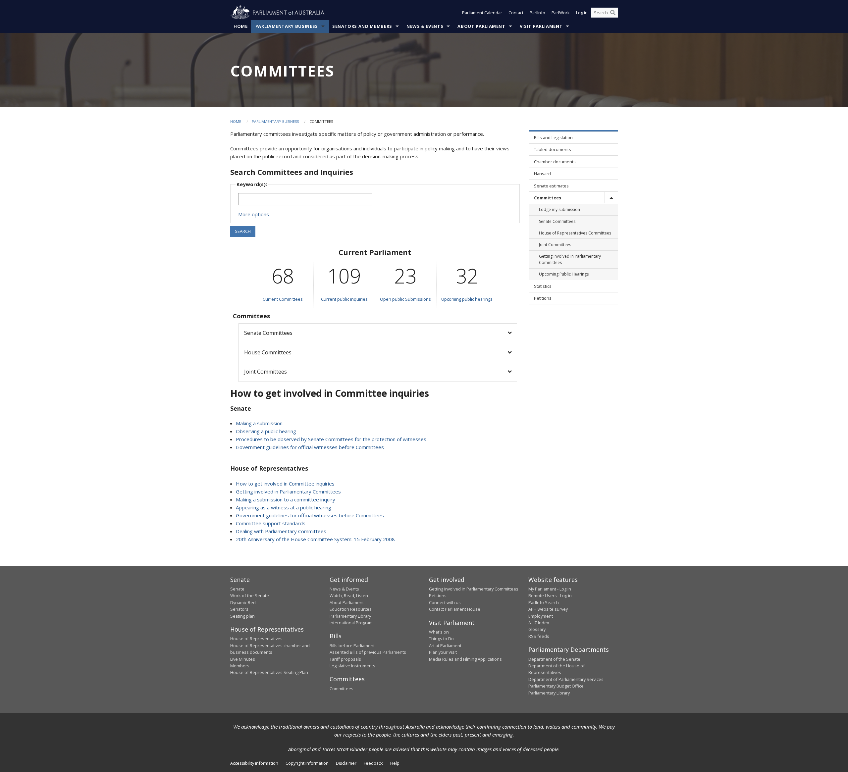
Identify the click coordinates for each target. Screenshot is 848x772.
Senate (237, 589)
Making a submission (259, 423)
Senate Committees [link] (557, 221)
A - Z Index (538, 623)
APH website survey (548, 609)
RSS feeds (538, 636)
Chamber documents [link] (555, 162)
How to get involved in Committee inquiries (285, 483)
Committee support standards (270, 523)
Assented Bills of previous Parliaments (368, 652)
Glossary (537, 629)
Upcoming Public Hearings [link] (564, 274)
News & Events (424, 26)
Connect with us (445, 602)
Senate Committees (268, 332)
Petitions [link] (543, 298)
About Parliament (481, 26)
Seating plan (242, 616)
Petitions (438, 595)
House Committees (268, 352)
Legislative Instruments (352, 666)
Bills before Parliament (352, 645)
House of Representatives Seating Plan (269, 672)
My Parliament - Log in (549, 589)
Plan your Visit (443, 652)
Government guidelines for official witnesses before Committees (310, 447)
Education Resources (351, 609)
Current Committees (283, 299)
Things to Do (441, 639)
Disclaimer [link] (346, 763)
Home (241, 26)
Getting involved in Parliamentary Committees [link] (570, 259)
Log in (582, 13)
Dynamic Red (243, 602)
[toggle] (611, 197)
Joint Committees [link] (555, 244)
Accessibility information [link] (254, 763)
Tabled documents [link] (552, 149)
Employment (540, 616)
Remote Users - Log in (550, 595)
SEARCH (243, 231)
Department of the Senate (554, 659)
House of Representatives (256, 639)
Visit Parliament (541, 26)
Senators (239, 609)
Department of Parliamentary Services (566, 679)
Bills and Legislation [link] (553, 137)
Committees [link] (547, 198)
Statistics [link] (543, 286)
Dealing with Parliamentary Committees (281, 531)
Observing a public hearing (266, 431)
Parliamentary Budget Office (556, 686)
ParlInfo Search (543, 602)
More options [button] (253, 214)
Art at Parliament (445, 645)
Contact (515, 13)
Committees (341, 689)
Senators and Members (362, 26)
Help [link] (394, 763)
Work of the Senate (249, 595)
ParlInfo (537, 13)
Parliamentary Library (350, 616)
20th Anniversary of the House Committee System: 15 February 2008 (315, 539)
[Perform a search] (613, 13)
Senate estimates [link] (551, 186)
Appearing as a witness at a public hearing (283, 507)
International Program (351, 623)
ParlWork (561, 13)
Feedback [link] (373, 763)
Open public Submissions (405, 299)
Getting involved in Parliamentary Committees (288, 491)
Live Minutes (242, 659)
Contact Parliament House (454, 609)
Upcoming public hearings (467, 299)
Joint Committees (265, 371)
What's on (439, 632)
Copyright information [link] (307, 763)
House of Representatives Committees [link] (575, 233)
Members (239, 666)
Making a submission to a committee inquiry (285, 499)
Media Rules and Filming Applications (465, 659)
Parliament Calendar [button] (482, 13)
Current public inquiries (344, 299)
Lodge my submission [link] (559, 209)
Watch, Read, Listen (349, 595)
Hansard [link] (542, 174)
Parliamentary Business (286, 26)
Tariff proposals (345, 659)
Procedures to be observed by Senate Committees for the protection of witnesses (331, 439)
